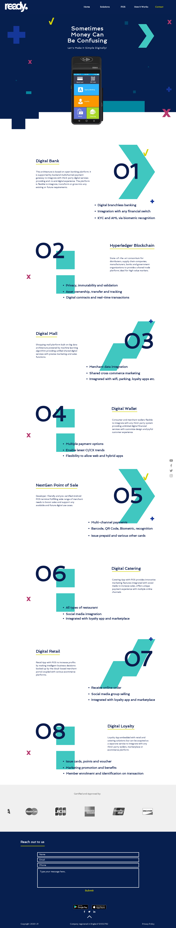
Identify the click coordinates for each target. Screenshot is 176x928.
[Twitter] (171, 471)
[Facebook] (171, 466)
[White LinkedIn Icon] (94, 911)
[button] (105, 7)
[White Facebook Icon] (84, 911)
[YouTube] (171, 460)
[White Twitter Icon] (89, 911)
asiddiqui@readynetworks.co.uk (88, 902)
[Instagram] (171, 476)
